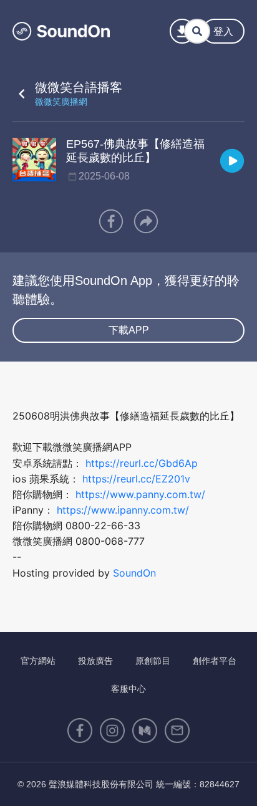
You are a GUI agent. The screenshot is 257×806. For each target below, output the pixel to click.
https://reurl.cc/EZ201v (136, 479)
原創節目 (152, 661)
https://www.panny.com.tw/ (140, 494)
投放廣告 (95, 661)
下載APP (129, 330)
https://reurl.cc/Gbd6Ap (141, 463)
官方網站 (38, 661)
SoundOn (134, 573)
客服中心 (128, 689)
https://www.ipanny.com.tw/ (123, 510)
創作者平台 (214, 661)
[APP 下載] (182, 31)
